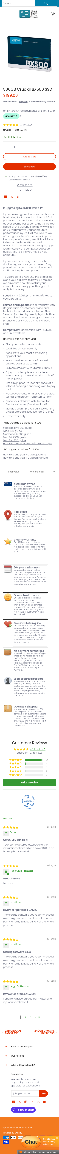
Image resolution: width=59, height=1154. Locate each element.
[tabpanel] (29, 603)
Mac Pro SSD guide (14, 440)
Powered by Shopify (12, 1132)
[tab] (14, 472)
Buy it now (29, 166)
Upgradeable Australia (13, 1127)
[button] (53, 14)
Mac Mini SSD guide (15, 437)
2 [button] (25, 1017)
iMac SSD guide (12, 431)
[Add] (22, 146)
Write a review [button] (29, 782)
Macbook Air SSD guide (17, 434)
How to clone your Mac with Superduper (27, 443)
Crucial (7, 129)
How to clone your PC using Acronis (24, 454)
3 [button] (30, 1017)
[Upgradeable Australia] (28, 14)
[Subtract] (7, 146)
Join (43, 1093)
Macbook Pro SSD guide (17, 428)
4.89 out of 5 (37, 749)
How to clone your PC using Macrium (25, 458)
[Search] (46, 3)
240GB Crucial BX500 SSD (44, 1032)
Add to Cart (29, 156)
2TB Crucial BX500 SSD (13, 1032)
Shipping (23, 101)
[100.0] (28, 801)
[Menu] (4, 14)
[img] (10, 827)
